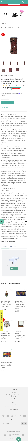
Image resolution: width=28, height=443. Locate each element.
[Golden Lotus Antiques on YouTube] (24, 416)
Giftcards (14, 405)
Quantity (3, 95)
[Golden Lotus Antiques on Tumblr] (20, 416)
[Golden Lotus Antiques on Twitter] (3, 416)
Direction (14, 401)
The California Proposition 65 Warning (14, 407)
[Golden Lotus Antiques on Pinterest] (12, 416)
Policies (14, 403)
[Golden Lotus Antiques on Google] (16, 416)
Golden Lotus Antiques (14, 431)
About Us (14, 393)
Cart (25, 2)
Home (2, 23)
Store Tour (14, 399)
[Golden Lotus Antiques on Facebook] (8, 416)
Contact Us (14, 397)
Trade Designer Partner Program (14, 395)
